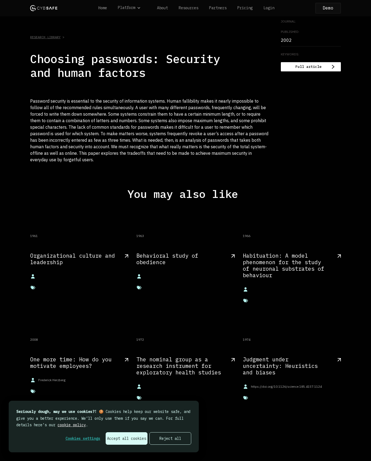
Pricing (245, 7)
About (162, 7)
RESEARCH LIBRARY (45, 37)
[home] (43, 8)
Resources (188, 7)
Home (102, 7)
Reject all (170, 438)
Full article (308, 66)
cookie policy (72, 424)
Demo (328, 8)
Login (268, 7)
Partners (218, 7)
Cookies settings (82, 438)
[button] (132, 8)
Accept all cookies (126, 438)
